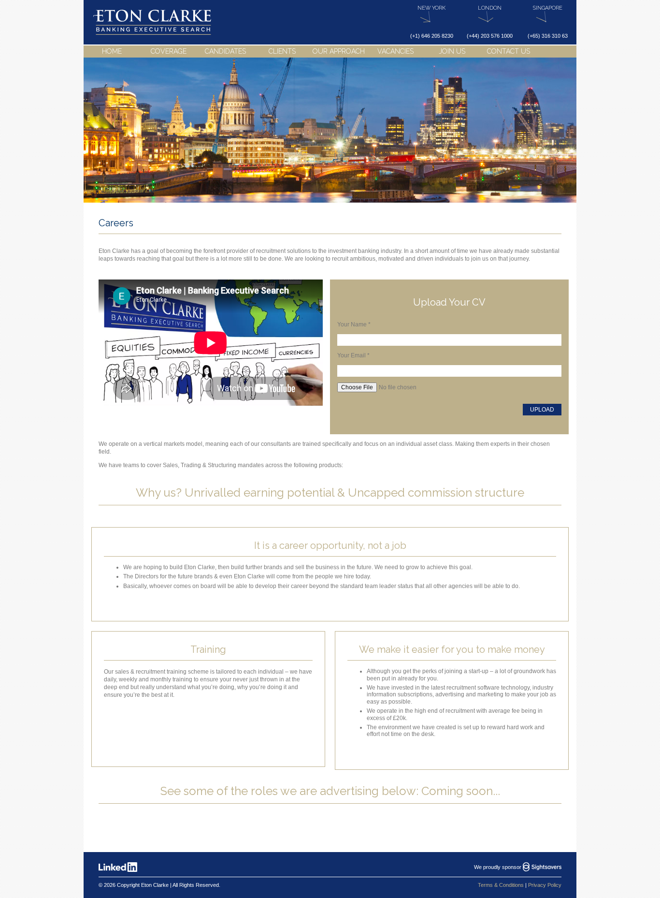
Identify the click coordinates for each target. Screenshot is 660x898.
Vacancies (395, 51)
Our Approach (339, 51)
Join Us (452, 51)
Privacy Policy (544, 885)
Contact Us (508, 51)
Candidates (225, 51)
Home (112, 51)
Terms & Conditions (501, 885)
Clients (282, 51)
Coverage (169, 51)
